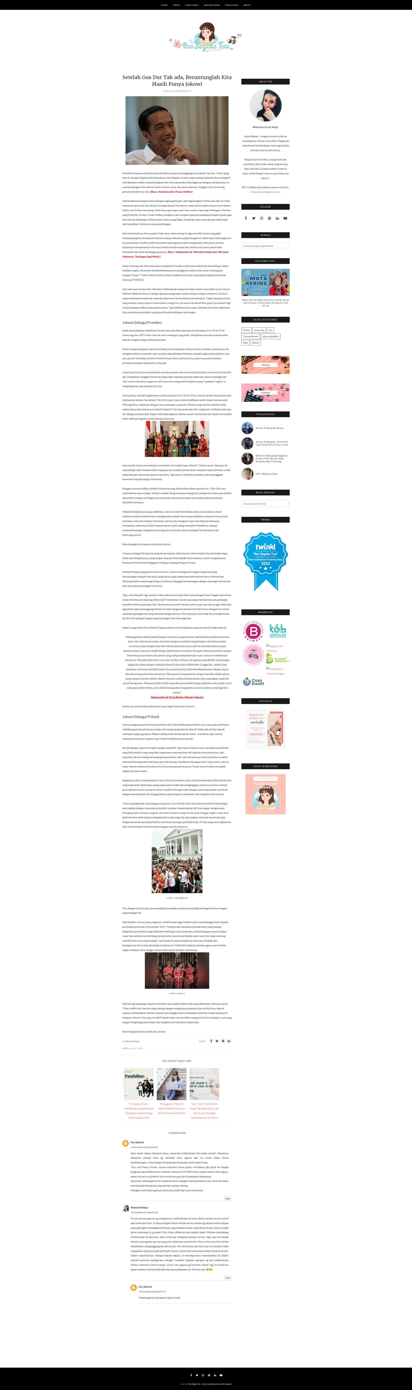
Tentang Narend (250, 336)
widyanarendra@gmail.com (266, 191)
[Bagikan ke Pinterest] (223, 1041)
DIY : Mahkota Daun (266, 473)
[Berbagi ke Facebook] (211, 1041)
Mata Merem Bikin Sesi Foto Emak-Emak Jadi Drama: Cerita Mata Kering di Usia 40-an (265, 302)
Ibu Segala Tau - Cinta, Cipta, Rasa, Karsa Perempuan (210, 1384)
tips (270, 330)
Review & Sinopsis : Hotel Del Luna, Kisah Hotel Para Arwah (272, 443)
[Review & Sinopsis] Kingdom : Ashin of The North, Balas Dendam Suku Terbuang (272, 458)
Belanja (255, 342)
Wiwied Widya (139, 1207)
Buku (245, 342)
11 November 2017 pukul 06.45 (144, 1147)
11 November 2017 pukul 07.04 (144, 1212)
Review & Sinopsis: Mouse (270, 428)
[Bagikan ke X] (217, 1041)
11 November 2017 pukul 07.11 (152, 1291)
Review (246, 330)
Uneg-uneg (136, 1048)
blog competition (271, 336)
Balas (228, 1198)
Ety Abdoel (137, 1142)
